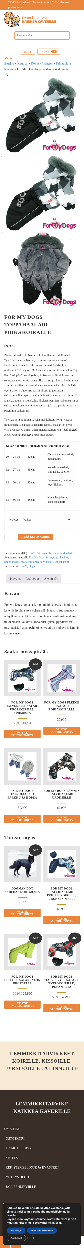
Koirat (35, 63)
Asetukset (54, 1223)
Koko (13, 519)
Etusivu (9, 63)
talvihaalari (46, 561)
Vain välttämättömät (42, 1230)
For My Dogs (36, 557)
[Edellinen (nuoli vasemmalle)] (5, 1245)
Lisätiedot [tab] (32, 578)
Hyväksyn (16, 1230)
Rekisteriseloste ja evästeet (32, 1167)
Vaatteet (47, 63)
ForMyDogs (28, 566)
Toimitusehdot (19, 1148)
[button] (6, 74)
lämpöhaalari (11, 561)
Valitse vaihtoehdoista (22, 734)
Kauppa (22, 63)
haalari (64, 557)
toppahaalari (62, 561)
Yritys (12, 1158)
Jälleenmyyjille (21, 1186)
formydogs (52, 557)
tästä (64, 1219)
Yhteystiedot (18, 1177)
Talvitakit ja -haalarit (61, 553)
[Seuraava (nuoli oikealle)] (16, 1245)
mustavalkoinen (30, 561)
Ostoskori (48, 51)
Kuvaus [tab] (15, 578)
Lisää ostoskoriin (35, 536)
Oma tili (28, 52)
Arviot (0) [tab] (50, 578)
